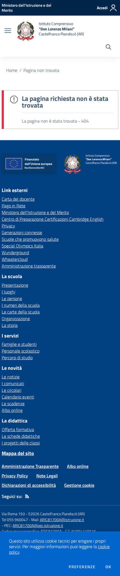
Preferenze (82, 567)
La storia (10, 325)
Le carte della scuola (21, 311)
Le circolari (11, 390)
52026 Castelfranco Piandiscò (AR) (56, 514)
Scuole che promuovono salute (30, 239)
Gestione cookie (79, 485)
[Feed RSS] (27, 496)
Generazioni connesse (22, 232)
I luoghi (8, 291)
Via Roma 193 (13, 514)
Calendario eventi (18, 396)
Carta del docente (18, 199)
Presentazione (15, 285)
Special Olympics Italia (22, 245)
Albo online (12, 410)
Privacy (8, 225)
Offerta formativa (18, 429)
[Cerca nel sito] (108, 47)
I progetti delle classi (21, 442)
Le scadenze (13, 403)
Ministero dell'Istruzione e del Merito (35, 212)
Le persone (12, 298)
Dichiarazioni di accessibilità (29, 485)
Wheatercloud (15, 259)
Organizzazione (16, 318)
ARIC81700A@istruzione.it (62, 519)
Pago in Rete (13, 205)
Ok (108, 567)
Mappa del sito (18, 453)
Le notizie (11, 376)
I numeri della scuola (21, 305)
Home (11, 70)
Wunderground (15, 252)
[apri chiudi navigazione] (7, 31)
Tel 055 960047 (15, 519)
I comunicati (13, 383)
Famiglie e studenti (19, 344)
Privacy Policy (15, 475)
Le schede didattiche (21, 436)
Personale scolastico (20, 350)
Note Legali (47, 475)
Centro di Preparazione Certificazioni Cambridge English (53, 219)
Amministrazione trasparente (29, 266)
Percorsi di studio (17, 357)
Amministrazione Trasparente (30, 466)
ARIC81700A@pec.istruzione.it (38, 525)
